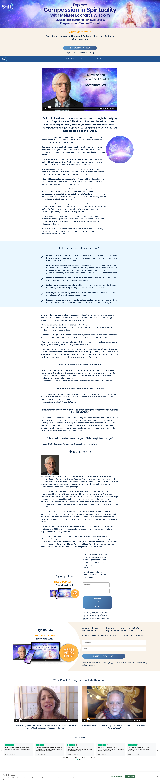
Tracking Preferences (117, 776)
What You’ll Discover (72, 59)
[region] (80, 776)
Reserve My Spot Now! (80, 48)
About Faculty (97, 59)
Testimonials (85, 59)
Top (60, 59)
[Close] (157, 776)
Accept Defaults (130, 776)
